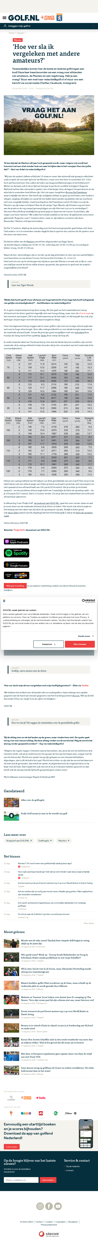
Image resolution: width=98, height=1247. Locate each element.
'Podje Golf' (18, 529)
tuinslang (79, 332)
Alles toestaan (80, 644)
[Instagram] (40, 1209)
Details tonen (84, 636)
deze (10, 512)
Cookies (49, 1221)
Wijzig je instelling (15, 585)
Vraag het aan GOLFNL (17, 840)
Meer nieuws (89, 923)
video (16, 512)
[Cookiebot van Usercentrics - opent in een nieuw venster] (84, 601)
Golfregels (44, 840)
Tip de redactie (73, 1166)
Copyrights (61, 1221)
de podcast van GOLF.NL (46, 503)
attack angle (85, 313)
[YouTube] (58, 1209)
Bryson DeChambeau (76, 192)
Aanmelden (48, 1179)
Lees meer (11, 1146)
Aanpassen (47, 644)
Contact (70, 1170)
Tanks (44, 335)
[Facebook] (49, 1209)
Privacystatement (49, 1224)
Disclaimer (73, 1221)
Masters (30, 241)
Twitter (85, 685)
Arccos (75, 695)
